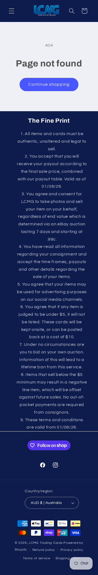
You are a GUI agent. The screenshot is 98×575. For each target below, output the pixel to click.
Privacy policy (71, 549)
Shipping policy (68, 558)
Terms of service (36, 558)
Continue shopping (49, 84)
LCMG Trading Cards (46, 542)
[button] (11, 11)
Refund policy (43, 549)
